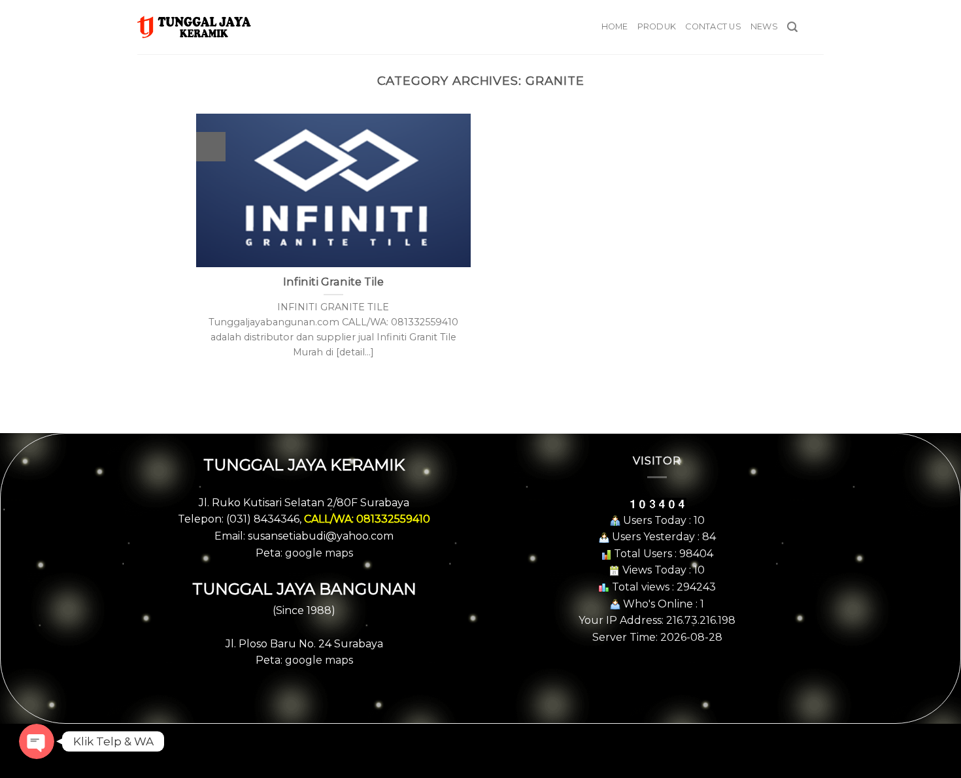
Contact (480, 741)
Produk (657, 26)
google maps (319, 553)
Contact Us (713, 26)
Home (614, 26)
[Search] (792, 27)
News (764, 26)
